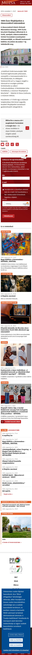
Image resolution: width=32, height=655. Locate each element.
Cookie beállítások (16, 635)
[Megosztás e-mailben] (2, 144)
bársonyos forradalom (19, 151)
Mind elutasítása (16, 640)
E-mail (4, 182)
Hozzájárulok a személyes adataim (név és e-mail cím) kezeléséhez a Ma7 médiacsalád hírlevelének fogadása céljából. (16, 193)
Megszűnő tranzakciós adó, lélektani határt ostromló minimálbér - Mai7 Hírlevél (16, 505)
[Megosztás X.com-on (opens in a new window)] (17, 144)
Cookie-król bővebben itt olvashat (16, 650)
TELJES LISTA (7, 494)
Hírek (16, 581)
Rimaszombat (6, 15)
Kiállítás (5, 151)
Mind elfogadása (16, 645)
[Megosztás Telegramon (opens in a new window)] (12, 144)
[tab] (4, 430)
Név (3, 175)
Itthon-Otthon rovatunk (11, 542)
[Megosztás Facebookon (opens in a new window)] (7, 144)
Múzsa (16, 585)
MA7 (16, 577)
